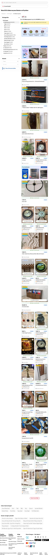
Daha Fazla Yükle (34, 498)
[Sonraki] (47, 33)
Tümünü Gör (43, 28)
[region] (34, 33)
